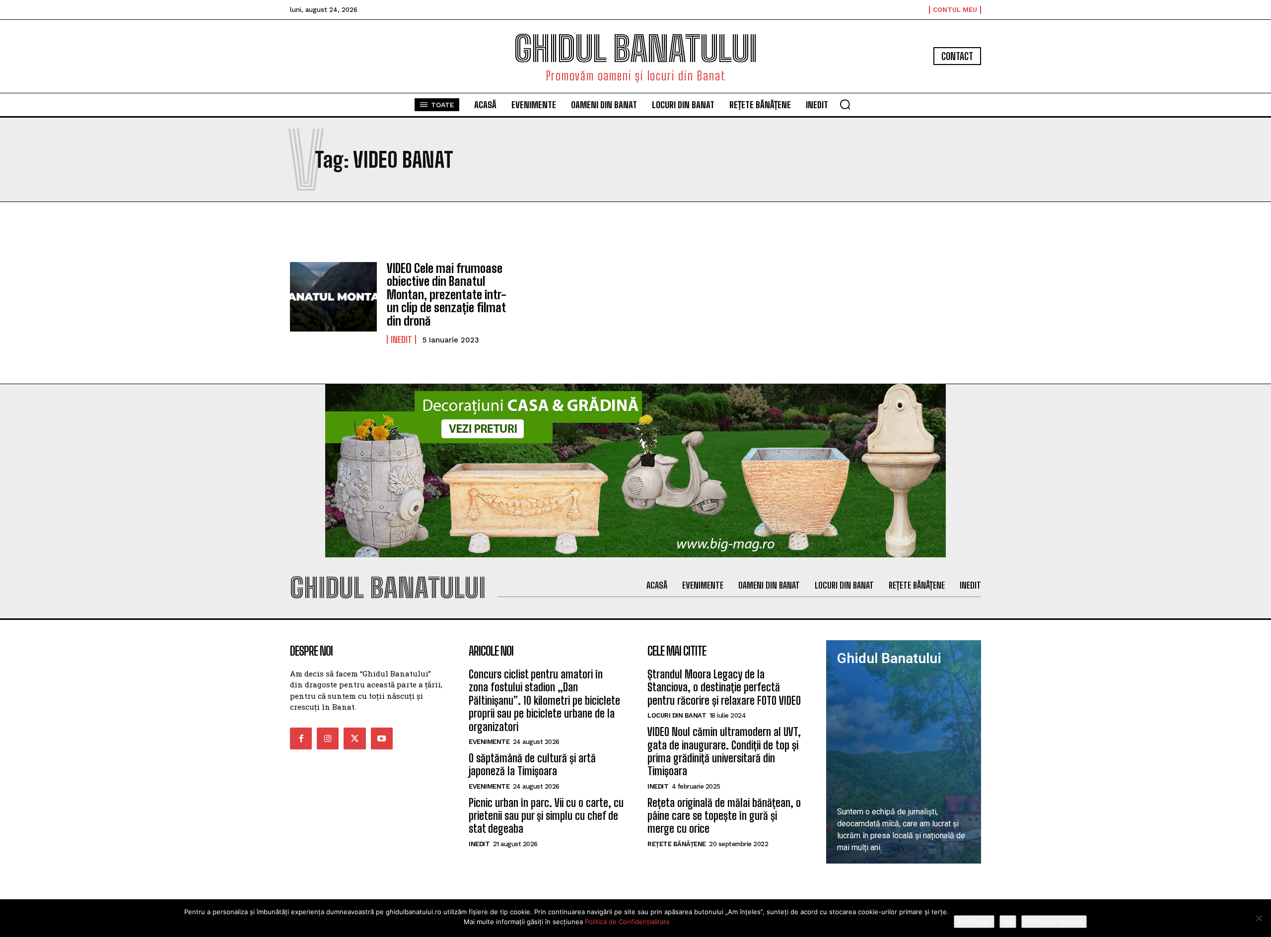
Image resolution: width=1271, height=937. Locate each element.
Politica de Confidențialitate (627, 922)
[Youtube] (382, 738)
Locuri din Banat (676, 715)
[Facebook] (301, 738)
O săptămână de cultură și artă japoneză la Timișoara (532, 764)
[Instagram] (328, 738)
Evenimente (489, 741)
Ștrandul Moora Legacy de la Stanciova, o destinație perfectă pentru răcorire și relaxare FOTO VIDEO (724, 687)
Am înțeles (974, 922)
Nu (1007, 922)
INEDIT (401, 339)
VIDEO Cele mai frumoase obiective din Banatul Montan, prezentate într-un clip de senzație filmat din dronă (446, 294)
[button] (845, 104)
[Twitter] (354, 738)
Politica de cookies (1054, 922)
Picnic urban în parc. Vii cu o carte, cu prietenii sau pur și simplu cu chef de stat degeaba (546, 816)
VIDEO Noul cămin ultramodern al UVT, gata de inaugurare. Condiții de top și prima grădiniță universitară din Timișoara (724, 751)
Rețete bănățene (676, 844)
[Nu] (1259, 918)
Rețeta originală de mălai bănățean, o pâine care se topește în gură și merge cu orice (724, 816)
